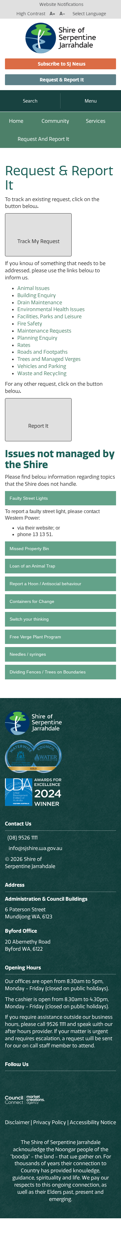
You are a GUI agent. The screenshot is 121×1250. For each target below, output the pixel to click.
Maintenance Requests (44, 331)
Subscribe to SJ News (61, 64)
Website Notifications (61, 4)
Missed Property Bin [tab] (29, 548)
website (44, 528)
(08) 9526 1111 (22, 837)
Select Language (89, 13)
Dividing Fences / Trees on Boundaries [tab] (48, 671)
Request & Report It (62, 80)
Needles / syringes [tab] (28, 654)
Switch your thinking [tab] (29, 619)
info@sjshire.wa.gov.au (34, 848)
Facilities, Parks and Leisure (49, 316)
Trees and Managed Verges (49, 359)
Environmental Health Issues (51, 309)
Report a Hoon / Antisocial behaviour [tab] (45, 583)
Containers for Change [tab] (32, 601)
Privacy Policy (49, 1122)
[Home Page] (60, 37)
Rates (23, 345)
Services (95, 121)
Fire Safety (29, 323)
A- (62, 13)
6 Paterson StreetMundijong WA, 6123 (28, 913)
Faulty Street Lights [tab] (29, 498)
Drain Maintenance (39, 302)
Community (55, 121)
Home (16, 121)
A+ (52, 13)
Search (30, 101)
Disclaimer (17, 1122)
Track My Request (38, 241)
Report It (38, 426)
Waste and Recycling (41, 373)
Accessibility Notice (93, 1122)
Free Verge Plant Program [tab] (35, 636)
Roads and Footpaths (42, 352)
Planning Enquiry (37, 338)
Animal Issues (33, 288)
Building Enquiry (36, 295)
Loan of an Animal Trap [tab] (32, 565)
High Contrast (30, 13)
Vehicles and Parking (41, 366)
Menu (91, 101)
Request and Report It (43, 139)
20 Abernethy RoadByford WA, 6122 (28, 945)
